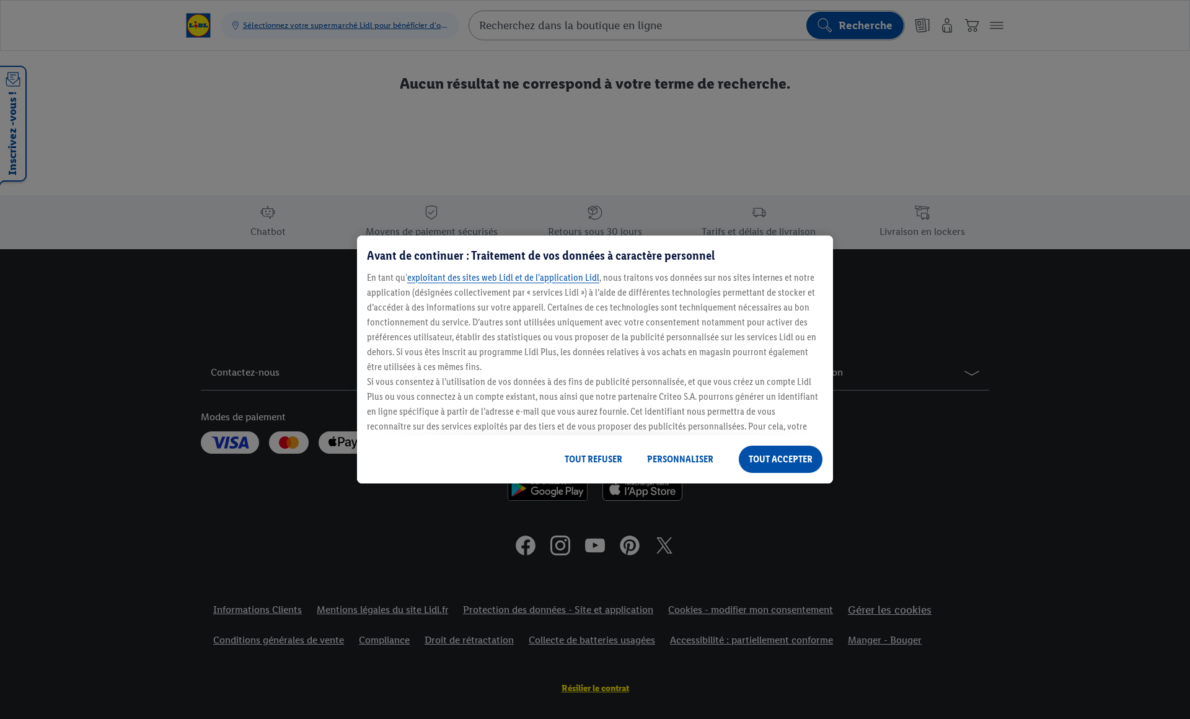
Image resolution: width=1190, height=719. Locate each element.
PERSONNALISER (680, 459)
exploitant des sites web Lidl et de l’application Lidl (503, 277)
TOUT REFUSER (593, 459)
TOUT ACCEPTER (781, 459)
